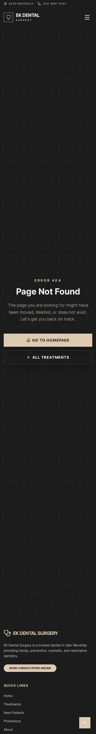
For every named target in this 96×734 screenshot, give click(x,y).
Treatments (12, 704)
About (8, 729)
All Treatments (50, 357)
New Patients (14, 713)
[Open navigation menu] (87, 17)
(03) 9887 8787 (55, 3)
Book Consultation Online (30, 668)
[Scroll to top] (84, 722)
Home (8, 696)
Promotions (12, 721)
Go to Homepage (50, 340)
